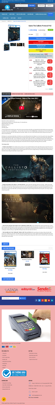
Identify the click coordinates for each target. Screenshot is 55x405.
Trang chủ (4, 353)
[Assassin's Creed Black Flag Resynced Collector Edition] (27, 254)
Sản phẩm (4, 355)
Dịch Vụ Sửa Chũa (6, 357)
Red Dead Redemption (45, 267)
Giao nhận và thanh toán (7, 385)
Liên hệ (3, 367)
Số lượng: (31, 34)
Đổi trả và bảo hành (6, 387)
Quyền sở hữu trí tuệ (33, 359)
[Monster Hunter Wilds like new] (10, 258)
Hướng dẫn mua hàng (30, 93)
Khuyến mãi (4, 359)
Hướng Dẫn (4, 363)
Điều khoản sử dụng (33, 353)
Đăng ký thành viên (6, 389)
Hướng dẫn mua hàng (6, 383)
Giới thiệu (4, 365)
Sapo (24, 403)
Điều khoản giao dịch (33, 355)
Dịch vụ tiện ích (32, 357)
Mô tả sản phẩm (6, 93)
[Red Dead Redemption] (44, 258)
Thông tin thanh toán (17, 93)
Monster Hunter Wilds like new (11, 268)
